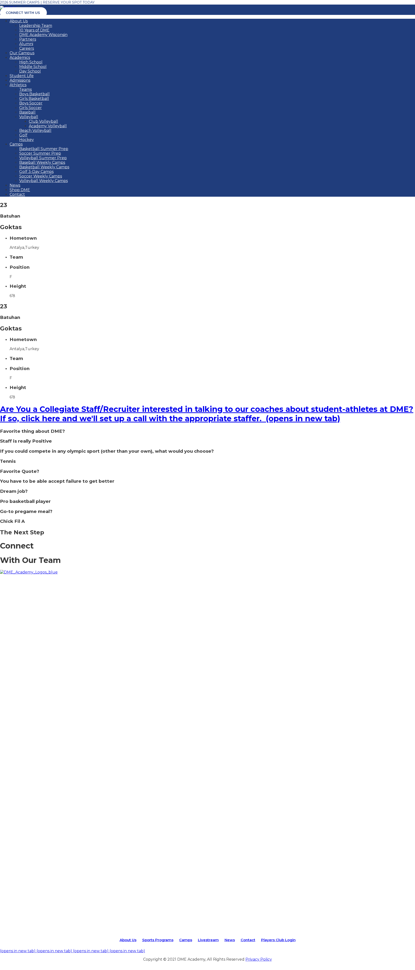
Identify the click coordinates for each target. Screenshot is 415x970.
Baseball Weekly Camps (42, 162)
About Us (19, 21)
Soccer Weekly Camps (40, 176)
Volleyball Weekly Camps (43, 180)
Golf (23, 135)
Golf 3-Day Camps (36, 171)
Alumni (26, 44)
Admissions (20, 80)
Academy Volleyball (48, 126)
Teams (25, 89)
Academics (20, 57)
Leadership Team (35, 25)
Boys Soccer (31, 103)
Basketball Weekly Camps (44, 167)
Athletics (18, 85)
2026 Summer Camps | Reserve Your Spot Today (47, 2)
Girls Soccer (30, 107)
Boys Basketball (34, 94)
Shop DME (20, 190)
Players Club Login (278, 940)
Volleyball (28, 117)
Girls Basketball (34, 98)
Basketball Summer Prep (43, 148)
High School (31, 62)
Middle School (33, 66)
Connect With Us (23, 13)
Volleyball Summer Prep (43, 158)
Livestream (208, 940)
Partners (27, 39)
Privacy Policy (258, 959)
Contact (17, 194)
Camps (16, 144)
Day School (30, 71)
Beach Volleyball (35, 130)
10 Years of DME (34, 30)
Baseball (27, 112)
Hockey (26, 139)
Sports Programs (157, 940)
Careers (26, 48)
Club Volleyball (43, 121)
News (15, 185)
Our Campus (22, 53)
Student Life (22, 75)
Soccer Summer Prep (40, 153)
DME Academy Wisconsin (43, 34)
